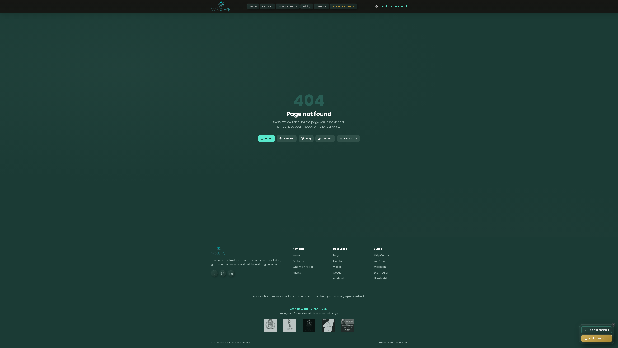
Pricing (307, 6)
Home (253, 6)
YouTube (379, 261)
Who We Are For (287, 6)
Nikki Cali (338, 278)
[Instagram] (223, 273)
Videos (337, 267)
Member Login (323, 296)
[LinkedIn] (231, 273)
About (337, 273)
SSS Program (382, 273)
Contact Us (304, 296)
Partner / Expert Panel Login (349, 296)
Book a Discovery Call (394, 6)
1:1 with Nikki (381, 278)
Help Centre (381, 255)
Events (320, 6)
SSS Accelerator (342, 6)
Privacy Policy (260, 296)
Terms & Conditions (283, 296)
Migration (380, 267)
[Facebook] (214, 273)
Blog (308, 138)
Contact (327, 138)
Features (267, 6)
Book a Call (350, 138)
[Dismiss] (613, 325)
